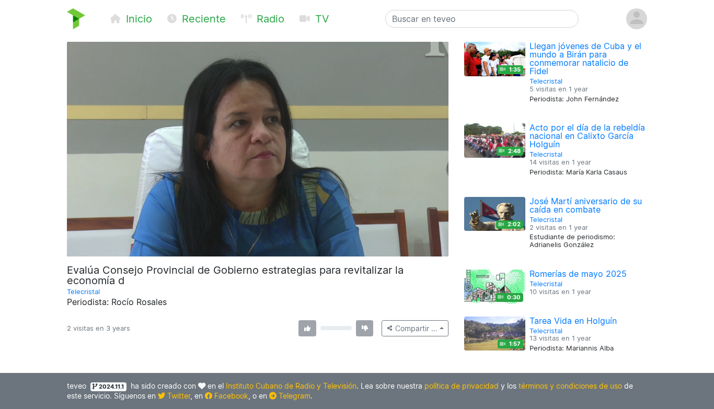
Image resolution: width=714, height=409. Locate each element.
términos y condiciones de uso (570, 385)
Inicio (137, 19)
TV (320, 19)
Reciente (202, 19)
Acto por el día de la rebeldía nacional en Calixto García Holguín (587, 135)
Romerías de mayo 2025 (578, 273)
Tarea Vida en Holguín (573, 320)
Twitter (177, 395)
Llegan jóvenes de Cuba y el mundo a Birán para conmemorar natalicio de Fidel (585, 58)
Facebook (230, 395)
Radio (269, 19)
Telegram (293, 395)
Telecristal (83, 292)
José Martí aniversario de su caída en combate (585, 205)
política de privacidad (461, 385)
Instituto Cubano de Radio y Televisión (291, 385)
